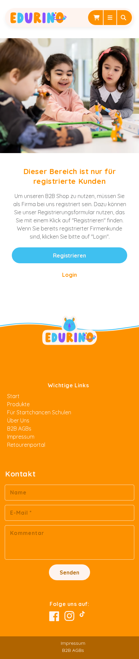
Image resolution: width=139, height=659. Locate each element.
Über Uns (18, 420)
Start (13, 396)
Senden (69, 572)
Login (69, 274)
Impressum (20, 436)
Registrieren (69, 255)
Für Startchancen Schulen (39, 412)
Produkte (18, 404)
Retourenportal (26, 444)
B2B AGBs (19, 428)
